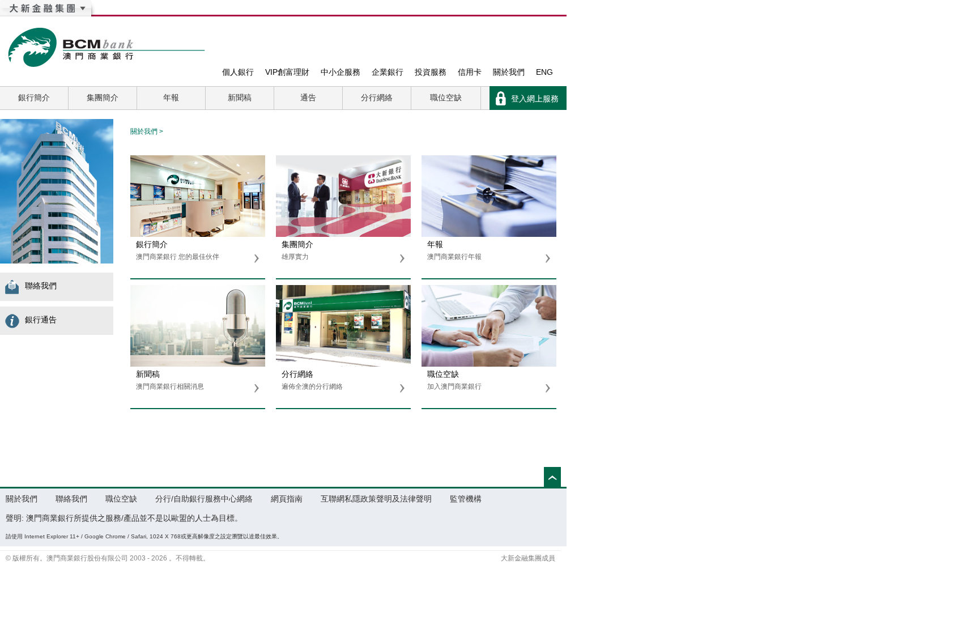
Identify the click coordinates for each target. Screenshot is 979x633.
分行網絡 (377, 97)
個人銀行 (238, 72)
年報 (171, 97)
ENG (544, 72)
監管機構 (466, 498)
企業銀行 (387, 72)
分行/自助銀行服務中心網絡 (204, 498)
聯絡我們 (34, 285)
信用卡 (470, 72)
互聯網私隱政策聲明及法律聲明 (376, 498)
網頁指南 (287, 498)
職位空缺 (446, 97)
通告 (308, 97)
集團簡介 (102, 97)
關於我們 (509, 72)
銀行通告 (34, 319)
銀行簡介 (34, 97)
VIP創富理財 (287, 72)
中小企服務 (340, 72)
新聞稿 (240, 97)
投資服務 (430, 72)
